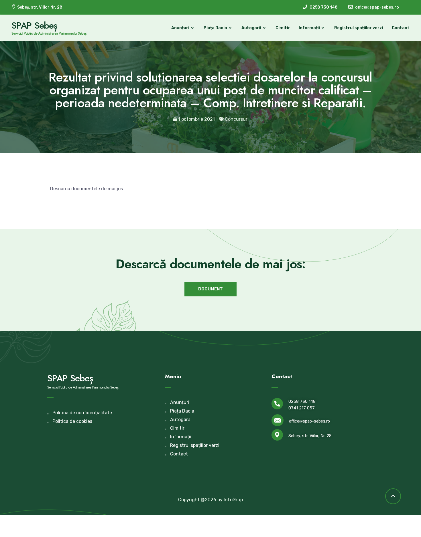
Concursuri (237, 119)
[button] (210, 289)
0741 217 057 (301, 408)
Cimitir (283, 27)
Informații (309, 27)
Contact (401, 27)
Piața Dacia (215, 27)
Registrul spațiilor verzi (358, 27)
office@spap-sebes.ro (309, 421)
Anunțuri (180, 27)
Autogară (251, 27)
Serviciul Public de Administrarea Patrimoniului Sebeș (48, 33)
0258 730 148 (302, 401)
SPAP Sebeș (34, 25)
